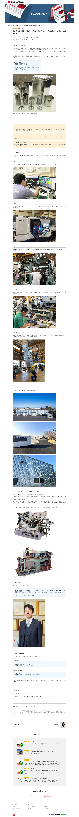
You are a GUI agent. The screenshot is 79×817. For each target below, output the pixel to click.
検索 (47, 795)
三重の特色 (30, 808)
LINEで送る (64, 814)
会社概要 (45, 806)
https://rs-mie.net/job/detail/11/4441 (26, 675)
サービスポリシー (47, 808)
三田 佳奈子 (55, 724)
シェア (52, 814)
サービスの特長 (15, 804)
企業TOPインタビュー (31, 806)
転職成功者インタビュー (32, 804)
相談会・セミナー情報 (16, 808)
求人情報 (14, 806)
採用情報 (45, 810)
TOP (7, 25)
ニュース (45, 804)
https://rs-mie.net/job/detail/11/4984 (26, 665)
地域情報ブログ (11, 25)
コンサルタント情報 (16, 810)
